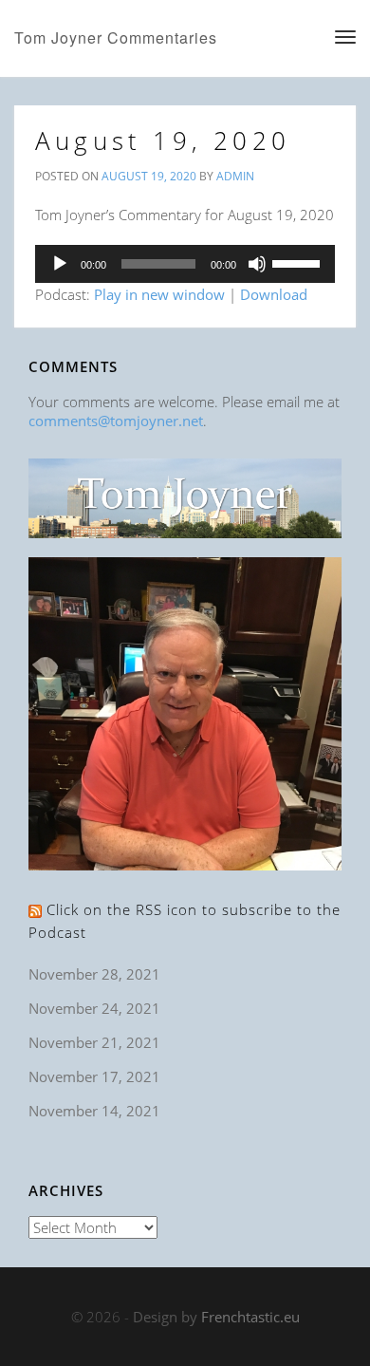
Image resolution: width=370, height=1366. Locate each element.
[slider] (298, 262)
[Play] (59, 263)
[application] (185, 264)
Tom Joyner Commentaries (115, 37)
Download (273, 294)
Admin (235, 176)
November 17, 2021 (94, 1076)
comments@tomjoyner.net (115, 420)
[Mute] (257, 263)
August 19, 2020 (162, 140)
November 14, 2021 (94, 1110)
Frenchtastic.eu (250, 1316)
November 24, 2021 (94, 1008)
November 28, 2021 (94, 973)
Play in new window (159, 294)
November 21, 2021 (94, 1042)
